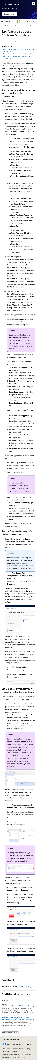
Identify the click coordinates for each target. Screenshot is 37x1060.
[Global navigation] (2, 21)
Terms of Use (26, 1054)
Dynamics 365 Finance (14, 26)
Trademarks (5, 1057)
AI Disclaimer (6, 1049)
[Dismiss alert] (33, 3)
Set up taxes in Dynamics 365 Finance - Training (18, 1006)
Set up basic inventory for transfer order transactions (16, 57)
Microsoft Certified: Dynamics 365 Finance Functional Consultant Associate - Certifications (18, 1018)
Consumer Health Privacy (10, 1054)
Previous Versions (18, 1049)
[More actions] (33, 25)
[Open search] (28, 21)
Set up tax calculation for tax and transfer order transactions (19, 50)
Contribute (5, 1052)
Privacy (13, 1052)
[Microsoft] (18, 21)
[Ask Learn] (30, 25)
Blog (28, 1049)
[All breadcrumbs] (3, 25)
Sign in (33, 21)
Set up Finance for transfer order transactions (18, 54)
